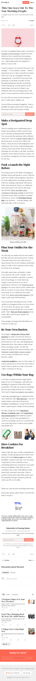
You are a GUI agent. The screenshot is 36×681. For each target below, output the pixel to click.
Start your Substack (13, 673)
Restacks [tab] (12, 572)
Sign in (32, 2)
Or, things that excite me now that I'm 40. (12, 634)
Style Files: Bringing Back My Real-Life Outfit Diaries (13, 615)
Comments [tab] (5, 572)
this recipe (18, 457)
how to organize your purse (22, 392)
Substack (9, 677)
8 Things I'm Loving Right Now (12, 630)
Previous (6, 560)
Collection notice (29, 668)
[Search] (33, 594)
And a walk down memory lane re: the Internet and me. (12, 619)
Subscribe (26, 2)
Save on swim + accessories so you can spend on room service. (13, 604)
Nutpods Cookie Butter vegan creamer (16, 352)
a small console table (24, 139)
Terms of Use (26, 544)
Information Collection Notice (19, 545)
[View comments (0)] (9, 25)
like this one (22, 399)
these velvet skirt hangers (19, 295)
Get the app (26, 673)
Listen (32, 20)
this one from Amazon (20, 312)
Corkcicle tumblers (9, 361)
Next (30, 560)
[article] (18, 604)
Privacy (17, 668)
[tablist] (9, 572)
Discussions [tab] (15, 594)
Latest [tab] (8, 594)
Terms (22, 668)
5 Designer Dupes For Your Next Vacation (13, 600)
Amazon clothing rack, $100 (18, 242)
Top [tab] (3, 594)
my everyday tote (13, 396)
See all (5, 644)
